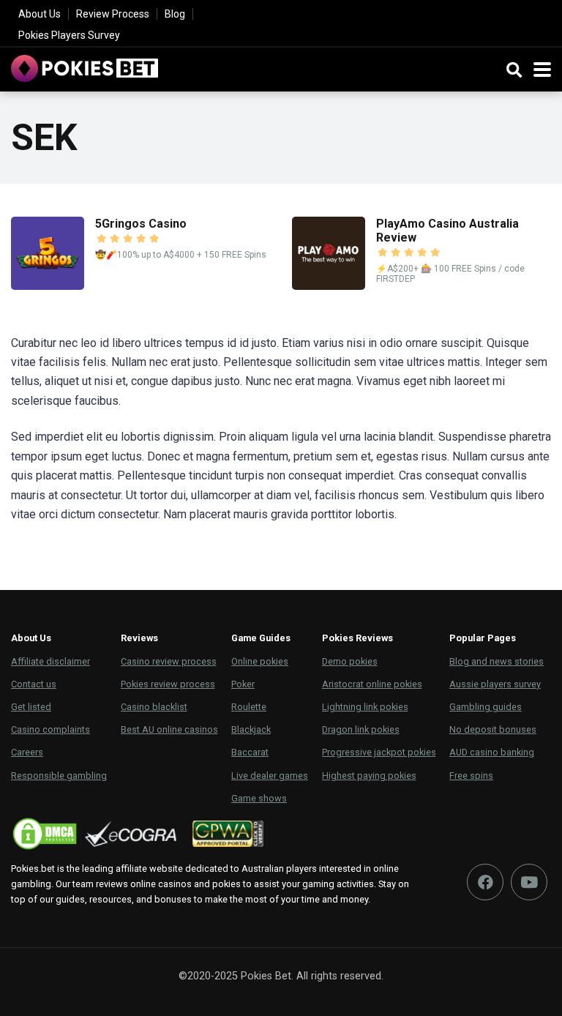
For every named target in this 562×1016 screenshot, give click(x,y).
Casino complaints (50, 729)
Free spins (471, 775)
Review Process (112, 14)
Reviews (139, 637)
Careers (27, 752)
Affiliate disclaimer (50, 661)
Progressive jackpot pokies (379, 752)
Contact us (33, 684)
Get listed (31, 706)
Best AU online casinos (169, 729)
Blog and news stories (496, 661)
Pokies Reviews (357, 637)
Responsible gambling (59, 775)
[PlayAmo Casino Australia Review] (328, 286)
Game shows (259, 798)
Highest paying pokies (369, 775)
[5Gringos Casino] (47, 286)
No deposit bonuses (492, 729)
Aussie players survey (495, 684)
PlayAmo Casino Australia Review (447, 230)
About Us (39, 14)
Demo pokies (350, 661)
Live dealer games (269, 775)
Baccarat (250, 752)
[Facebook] (485, 882)
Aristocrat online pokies (372, 684)
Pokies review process (168, 684)
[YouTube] (529, 882)
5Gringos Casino (141, 224)
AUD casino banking (491, 752)
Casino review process (169, 661)
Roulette (248, 706)
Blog (175, 14)
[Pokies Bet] (84, 66)
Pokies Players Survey (69, 35)
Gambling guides (485, 706)
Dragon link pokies (361, 729)
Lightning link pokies (365, 706)
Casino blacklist (154, 706)
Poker (243, 684)
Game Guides (261, 637)
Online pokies (259, 661)
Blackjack (251, 729)
